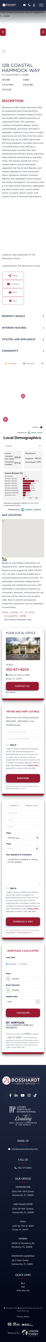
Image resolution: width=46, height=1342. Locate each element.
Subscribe (23, 778)
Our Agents (10, 692)
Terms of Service (23, 932)
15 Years (23, 964)
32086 (23, 616)
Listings (14, 612)
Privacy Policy (33, 765)
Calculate (23, 1013)
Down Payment (12, 985)
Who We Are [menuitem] (23, 1290)
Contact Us (22, 686)
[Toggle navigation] (41, 5)
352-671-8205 (17, 670)
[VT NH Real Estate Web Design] (23, 1333)
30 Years (12, 964)
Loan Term (10, 958)
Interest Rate (11, 997)
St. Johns (29, 612)
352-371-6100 (29, 5)
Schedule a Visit (31, 805)
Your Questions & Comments (19, 855)
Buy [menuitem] (23, 1283)
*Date (8, 833)
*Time (8, 844)
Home (5, 612)
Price (8, 974)
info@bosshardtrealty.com (24, 5)
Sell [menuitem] (23, 1287)
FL (21, 612)
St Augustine (10, 616)
